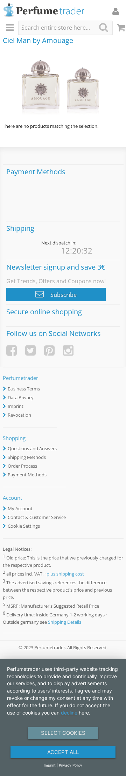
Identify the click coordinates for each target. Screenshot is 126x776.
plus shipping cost (65, 574)
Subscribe (63, 295)
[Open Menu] (11, 28)
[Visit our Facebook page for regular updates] (11, 350)
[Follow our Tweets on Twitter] (30, 350)
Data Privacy (21, 397)
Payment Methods (27, 474)
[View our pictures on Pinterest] (49, 350)
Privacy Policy (70, 765)
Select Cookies (63, 733)
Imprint (15, 406)
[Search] (103, 27)
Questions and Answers (32, 448)
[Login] (115, 11)
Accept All (63, 752)
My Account (20, 508)
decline (69, 713)
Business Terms (24, 389)
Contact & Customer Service (37, 517)
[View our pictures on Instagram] (68, 350)
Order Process (22, 466)
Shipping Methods (27, 457)
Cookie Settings (24, 526)
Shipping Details (64, 622)
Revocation (19, 415)
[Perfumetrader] (44, 10)
